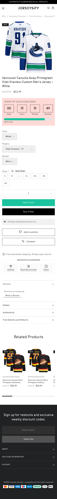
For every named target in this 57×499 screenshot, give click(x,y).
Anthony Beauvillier (36, 377)
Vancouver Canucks (17, 16)
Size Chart (20, 171)
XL (26, 176)
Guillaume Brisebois (11, 377)
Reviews (7, 284)
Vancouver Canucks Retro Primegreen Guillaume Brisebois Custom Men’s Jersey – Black (15, 381)
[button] (28, 242)
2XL (35, 176)
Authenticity (8, 313)
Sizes (4, 171)
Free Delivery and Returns (15, 320)
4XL (5, 183)
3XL (44, 176)
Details (6, 305)
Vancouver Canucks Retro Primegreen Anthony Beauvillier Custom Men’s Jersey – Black (38, 381)
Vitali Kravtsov (35, 16)
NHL (4, 16)
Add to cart (28, 203)
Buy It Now (28, 212)
